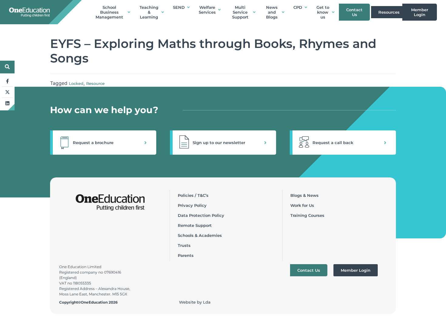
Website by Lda (195, 302)
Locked (76, 83)
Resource (95, 83)
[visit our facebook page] (7, 81)
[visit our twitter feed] (7, 92)
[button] (103, 142)
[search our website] (7, 66)
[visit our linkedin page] (7, 103)
